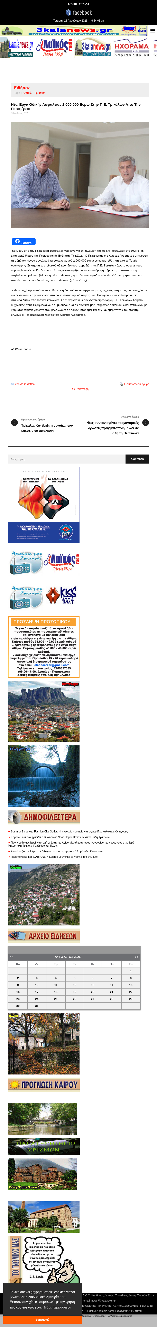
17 (36, 992)
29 (130, 999)
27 (92, 999)
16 (18, 992)
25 (55, 999)
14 (111, 985)
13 (92, 985)
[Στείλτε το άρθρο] (12, 384)
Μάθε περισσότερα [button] (57, 1307)
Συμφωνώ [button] (42, 1319)
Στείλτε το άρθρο (25, 384)
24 (36, 999)
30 (18, 1006)
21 (111, 992)
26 (74, 999)
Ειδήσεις (22, 88)
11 (55, 985)
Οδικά (27, 92)
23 (18, 999)
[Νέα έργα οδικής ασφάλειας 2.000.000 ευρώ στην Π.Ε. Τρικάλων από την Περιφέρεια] (80, 175)
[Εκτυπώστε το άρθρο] (121, 384)
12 (74, 985)
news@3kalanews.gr (103, 1300)
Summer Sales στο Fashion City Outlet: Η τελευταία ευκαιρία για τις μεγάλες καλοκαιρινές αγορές (69, 831)
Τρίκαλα (39, 92)
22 (130, 992)
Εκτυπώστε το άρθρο (136, 384)
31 (36, 1006)
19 (74, 992)
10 (36, 985)
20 (92, 992)
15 (130, 985)
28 (111, 999)
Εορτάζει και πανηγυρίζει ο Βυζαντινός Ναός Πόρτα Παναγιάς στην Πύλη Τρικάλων (60, 837)
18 (55, 992)
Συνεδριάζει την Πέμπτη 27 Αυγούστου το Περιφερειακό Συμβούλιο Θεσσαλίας (57, 851)
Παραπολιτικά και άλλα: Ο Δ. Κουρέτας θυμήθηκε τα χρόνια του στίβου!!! (54, 856)
